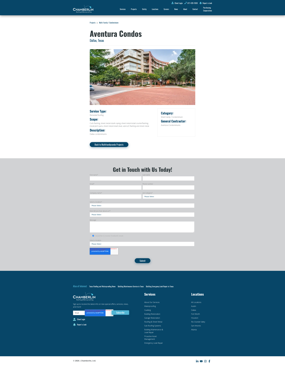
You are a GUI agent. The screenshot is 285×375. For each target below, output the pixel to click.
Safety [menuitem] (144, 9)
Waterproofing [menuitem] (150, 306)
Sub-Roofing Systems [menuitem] (152, 325)
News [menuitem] (176, 9)
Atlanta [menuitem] (194, 329)
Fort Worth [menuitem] (195, 314)
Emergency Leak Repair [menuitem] (153, 343)
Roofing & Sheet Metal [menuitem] (153, 322)
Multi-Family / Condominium (108, 22)
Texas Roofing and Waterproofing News (102, 286)
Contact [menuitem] (195, 9)
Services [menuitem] (123, 9)
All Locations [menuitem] (196, 302)
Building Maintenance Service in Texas (131, 286)
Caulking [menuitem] (147, 310)
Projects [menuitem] (134, 9)
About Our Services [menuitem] (152, 302)
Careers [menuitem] (166, 9)
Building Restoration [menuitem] (152, 314)
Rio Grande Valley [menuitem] (198, 322)
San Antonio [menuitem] (196, 325)
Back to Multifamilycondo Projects (109, 144)
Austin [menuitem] (193, 306)
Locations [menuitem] (155, 9)
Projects (93, 22)
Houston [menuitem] (194, 318)
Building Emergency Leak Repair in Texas (160, 286)
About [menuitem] (185, 9)
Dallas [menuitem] (193, 310)
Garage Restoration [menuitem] (152, 318)
